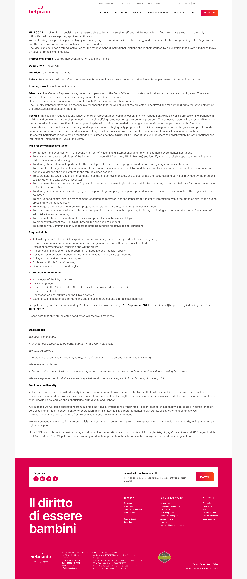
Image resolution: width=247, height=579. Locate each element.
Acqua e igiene (166, 519)
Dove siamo (128, 506)
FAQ (194, 12)
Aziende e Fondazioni (158, 12)
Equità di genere (167, 512)
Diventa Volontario (105, 3)
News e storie (180, 12)
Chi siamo (103, 12)
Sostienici (137, 12)
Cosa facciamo (120, 12)
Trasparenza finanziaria (133, 509)
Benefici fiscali (129, 519)
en (194, 3)
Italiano (36, 562)
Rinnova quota (154, 3)
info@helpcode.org (69, 568)
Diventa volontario (210, 516)
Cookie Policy (212, 564)
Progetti (163, 522)
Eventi (205, 509)
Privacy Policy (199, 564)
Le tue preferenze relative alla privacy (202, 568)
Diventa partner (209, 512)
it (189, 3)
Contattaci (127, 522)
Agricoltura (165, 509)
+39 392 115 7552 (73, 563)
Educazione (165, 503)
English (45, 562)
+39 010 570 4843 (72, 560)
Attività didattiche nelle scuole (173, 525)
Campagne (207, 506)
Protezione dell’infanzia (170, 506)
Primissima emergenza (170, 516)
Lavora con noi (124, 3)
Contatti (139, 3)
